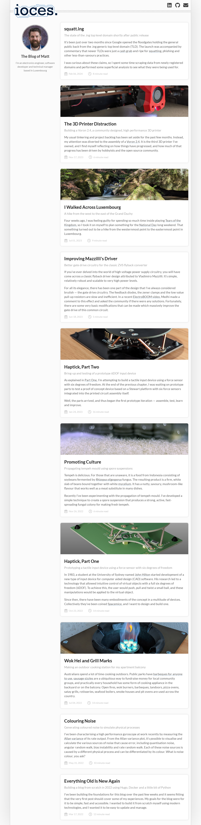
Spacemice (115, 604)
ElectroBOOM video (146, 297)
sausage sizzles (83, 678)
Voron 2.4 (133, 141)
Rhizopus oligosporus (109, 479)
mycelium (124, 484)
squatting (155, 51)
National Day (148, 225)
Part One (91, 380)
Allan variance (73, 738)
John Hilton (142, 574)
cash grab (126, 51)
